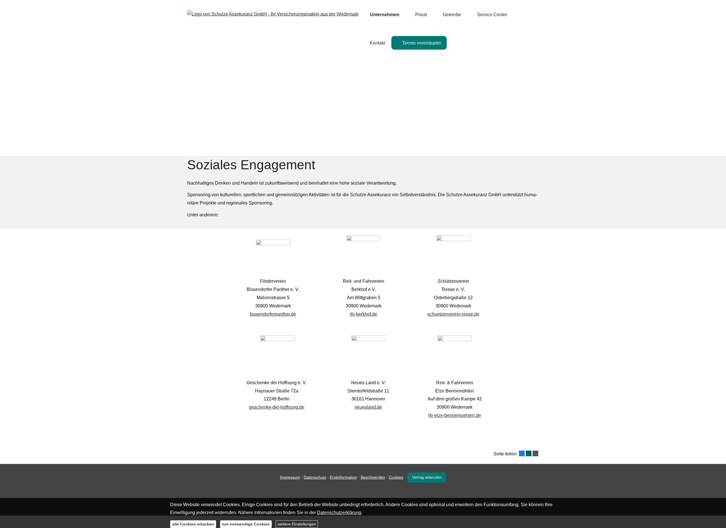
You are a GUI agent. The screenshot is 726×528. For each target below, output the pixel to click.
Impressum (290, 477)
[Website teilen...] (535, 453)
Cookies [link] (396, 477)
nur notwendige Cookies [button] (246, 523)
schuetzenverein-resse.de (453, 314)
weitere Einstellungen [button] (297, 523)
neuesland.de (368, 407)
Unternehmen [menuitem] (384, 14)
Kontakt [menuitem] (377, 43)
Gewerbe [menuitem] (452, 14)
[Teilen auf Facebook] (522, 453)
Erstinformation (343, 477)
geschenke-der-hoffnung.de (276, 407)
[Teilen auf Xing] (528, 453)
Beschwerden (373, 477)
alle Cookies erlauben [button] (193, 523)
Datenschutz (315, 477)
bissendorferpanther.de (273, 314)
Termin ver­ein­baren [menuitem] (421, 43)
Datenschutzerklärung (339, 512)
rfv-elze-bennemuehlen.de (454, 415)
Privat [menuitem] (421, 14)
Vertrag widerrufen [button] (427, 477)
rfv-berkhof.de (363, 314)
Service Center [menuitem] (492, 14)
